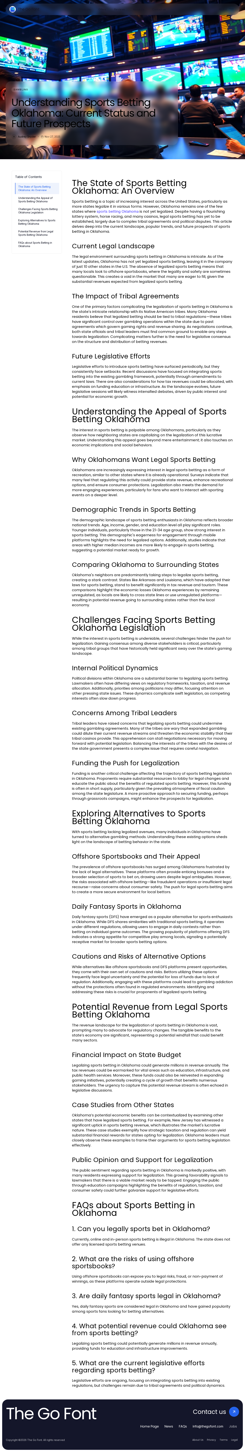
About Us (197, 1440)
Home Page (149, 1426)
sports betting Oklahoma (118, 211)
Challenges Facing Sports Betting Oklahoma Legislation (38, 211)
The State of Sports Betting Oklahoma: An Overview (34, 188)
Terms (224, 1440)
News (168, 1426)
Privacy (211, 1440)
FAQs (183, 1426)
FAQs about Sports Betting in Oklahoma (35, 244)
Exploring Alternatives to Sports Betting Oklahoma (36, 222)
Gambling (21, 89)
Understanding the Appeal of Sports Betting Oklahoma (35, 199)
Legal (234, 1440)
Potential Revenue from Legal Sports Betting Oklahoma (35, 233)
